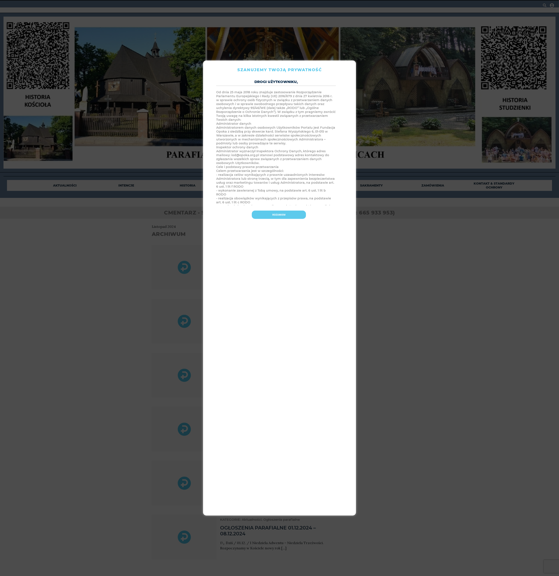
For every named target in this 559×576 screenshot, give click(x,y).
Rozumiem (278, 214)
